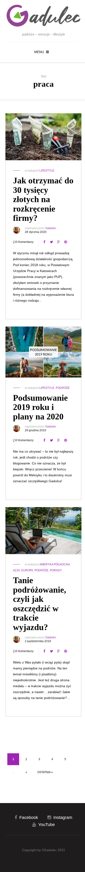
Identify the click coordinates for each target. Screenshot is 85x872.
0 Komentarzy (25, 242)
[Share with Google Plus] (58, 241)
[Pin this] (65, 241)
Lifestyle (46, 170)
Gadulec (50, 228)
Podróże (63, 388)
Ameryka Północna (54, 564)
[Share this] (44, 241)
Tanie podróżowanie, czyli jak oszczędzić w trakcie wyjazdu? (39, 604)
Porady (56, 570)
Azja (16, 570)
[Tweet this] (51, 241)
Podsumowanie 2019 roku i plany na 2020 (40, 407)
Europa (27, 570)
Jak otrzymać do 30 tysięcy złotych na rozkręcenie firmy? (43, 199)
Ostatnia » (45, 772)
